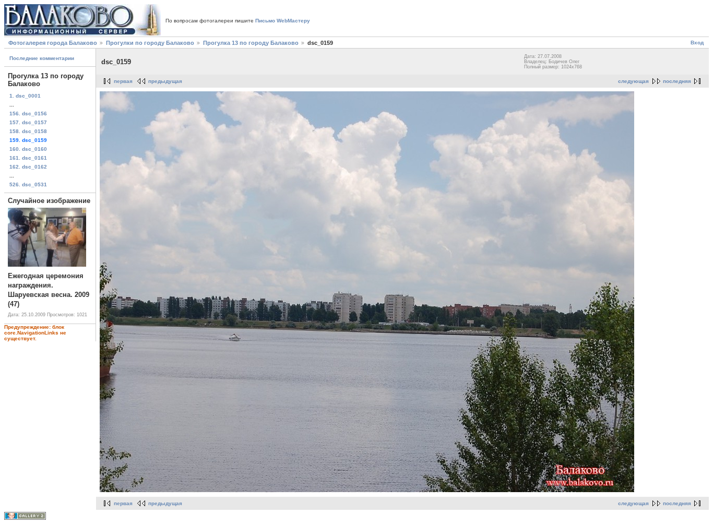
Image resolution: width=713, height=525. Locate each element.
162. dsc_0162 (28, 167)
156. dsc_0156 (28, 113)
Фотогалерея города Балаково (52, 43)
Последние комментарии (41, 58)
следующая (633, 81)
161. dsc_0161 (28, 158)
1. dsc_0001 (25, 96)
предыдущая (165, 81)
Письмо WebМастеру (282, 20)
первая (123, 81)
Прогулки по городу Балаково (150, 43)
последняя (677, 81)
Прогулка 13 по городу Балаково (251, 43)
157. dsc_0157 (28, 122)
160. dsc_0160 (28, 149)
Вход (697, 42)
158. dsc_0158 (28, 131)
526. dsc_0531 (28, 184)
